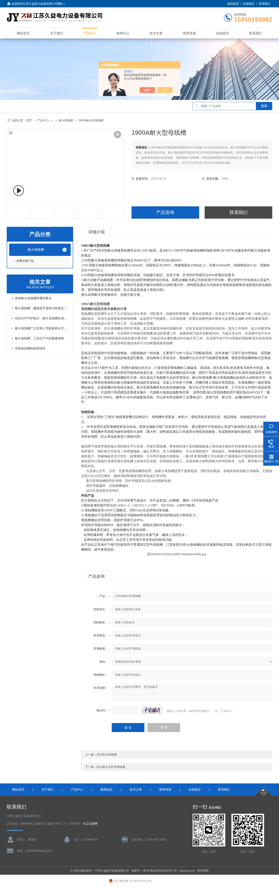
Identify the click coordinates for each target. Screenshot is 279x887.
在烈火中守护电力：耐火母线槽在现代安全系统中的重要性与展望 (42, 318)
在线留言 (248, 3)
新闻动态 (106, 789)
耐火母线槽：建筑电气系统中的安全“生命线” (42, 308)
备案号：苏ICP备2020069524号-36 (154, 870)
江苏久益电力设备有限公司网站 (43, 3)
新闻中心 (122, 33)
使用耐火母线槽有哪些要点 (33, 298)
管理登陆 (203, 870)
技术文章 (156, 33)
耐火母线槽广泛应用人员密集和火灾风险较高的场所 (42, 328)
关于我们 (56, 33)
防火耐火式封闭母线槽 (111, 766)
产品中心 (89, 33)
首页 (29, 120)
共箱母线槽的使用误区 (30, 348)
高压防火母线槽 (107, 754)
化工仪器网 (90, 823)
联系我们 (264, 3)
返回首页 (233, 3)
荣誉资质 (189, 33)
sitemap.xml (187, 870)
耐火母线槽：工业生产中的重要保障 (39, 338)
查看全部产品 (25, 260)
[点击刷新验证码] (152, 710)
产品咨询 (165, 212)
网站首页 (23, 33)
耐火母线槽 (66, 120)
